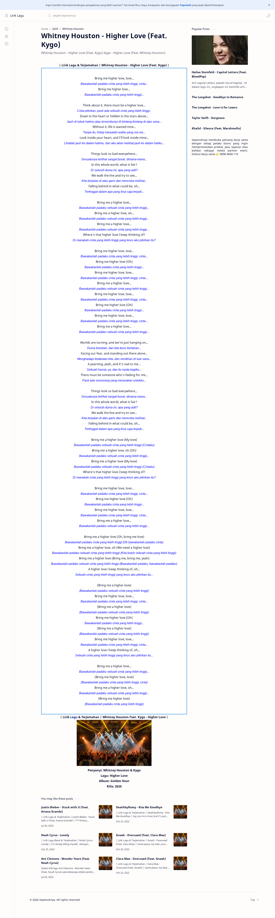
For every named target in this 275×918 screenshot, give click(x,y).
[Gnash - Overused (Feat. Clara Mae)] (180, 839)
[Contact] (6, 44)
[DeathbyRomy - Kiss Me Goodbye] (180, 812)
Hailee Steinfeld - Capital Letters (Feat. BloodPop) (219, 74)
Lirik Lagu (17, 15)
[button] (268, 15)
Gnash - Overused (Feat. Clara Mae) (141, 835)
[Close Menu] (269, 5)
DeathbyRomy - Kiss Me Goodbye (139, 807)
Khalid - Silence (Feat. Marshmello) (216, 128)
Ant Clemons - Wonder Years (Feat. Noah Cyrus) (65, 861)
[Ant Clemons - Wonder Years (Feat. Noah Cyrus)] (105, 863)
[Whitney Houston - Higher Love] (114, 743)
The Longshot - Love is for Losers (214, 107)
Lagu (74, 717)
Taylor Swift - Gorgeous (208, 118)
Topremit (185, 5)
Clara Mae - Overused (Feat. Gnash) (141, 859)
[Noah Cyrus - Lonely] (105, 839)
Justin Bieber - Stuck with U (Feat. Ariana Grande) (65, 809)
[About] (6, 36)
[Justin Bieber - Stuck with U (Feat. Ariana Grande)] (105, 812)
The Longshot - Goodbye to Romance (217, 97)
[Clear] (107, 15)
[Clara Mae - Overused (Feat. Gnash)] (180, 863)
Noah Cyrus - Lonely (55, 835)
